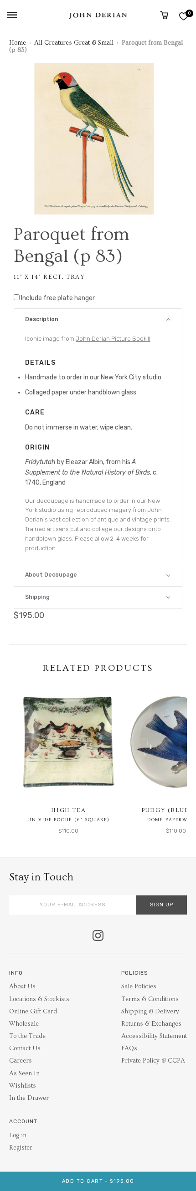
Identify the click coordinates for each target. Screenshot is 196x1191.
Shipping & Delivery (150, 1011)
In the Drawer (29, 1098)
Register (20, 1147)
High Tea (68, 810)
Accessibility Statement (154, 1036)
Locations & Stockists (39, 999)
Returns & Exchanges (151, 1023)
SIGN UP (161, 905)
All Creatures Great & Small (73, 42)
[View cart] (164, 15)
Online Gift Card (33, 1011)
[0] (183, 16)
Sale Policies (138, 986)
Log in (17, 1135)
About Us (22, 986)
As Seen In (24, 1073)
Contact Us (25, 1048)
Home (17, 42)
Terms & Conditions (150, 999)
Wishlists (22, 1085)
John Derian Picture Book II (113, 338)
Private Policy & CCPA (153, 1060)
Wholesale (24, 1023)
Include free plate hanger (58, 298)
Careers (20, 1060)
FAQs (129, 1048)
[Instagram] (98, 936)
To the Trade (27, 1036)
